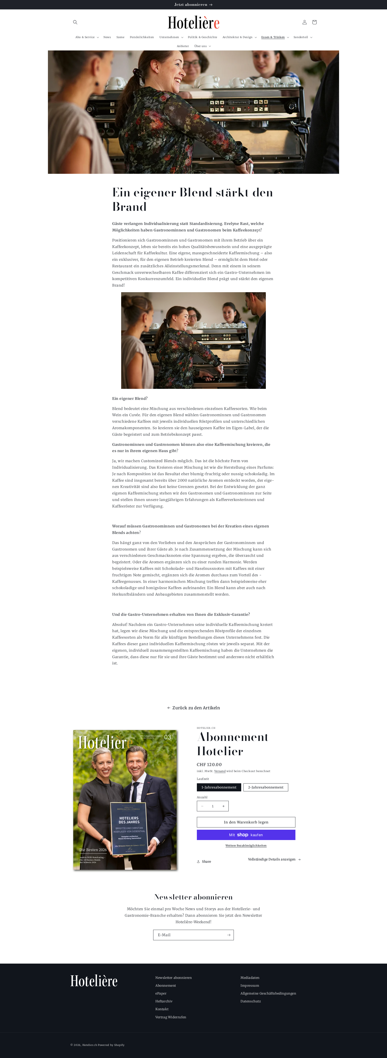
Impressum (250, 986)
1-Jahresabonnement (219, 787)
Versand (220, 771)
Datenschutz (251, 1001)
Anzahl (202, 797)
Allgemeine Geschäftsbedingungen (268, 993)
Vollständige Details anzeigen (272, 859)
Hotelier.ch (89, 1045)
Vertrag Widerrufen (170, 1017)
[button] (75, 22)
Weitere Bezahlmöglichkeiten (246, 845)
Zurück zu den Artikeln (196, 707)
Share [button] (206, 862)
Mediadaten (250, 978)
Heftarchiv (164, 1001)
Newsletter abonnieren (173, 978)
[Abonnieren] (229, 935)
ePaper (161, 993)
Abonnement (165, 986)
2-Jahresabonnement (266, 787)
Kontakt (161, 1009)
